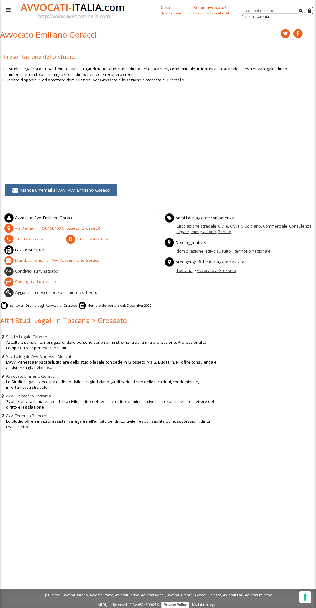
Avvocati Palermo (258, 595)
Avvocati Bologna (207, 595)
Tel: (28, 239)
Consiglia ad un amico (35, 281)
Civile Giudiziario (245, 226)
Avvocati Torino (127, 595)
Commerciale (275, 226)
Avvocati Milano (75, 595)
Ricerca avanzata (255, 16)
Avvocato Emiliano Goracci (30, 376)
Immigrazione (203, 231)
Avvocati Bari (233, 595)
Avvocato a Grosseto (216, 270)
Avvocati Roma (101, 595)
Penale (224, 231)
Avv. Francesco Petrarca (28, 396)
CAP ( (57, 228)
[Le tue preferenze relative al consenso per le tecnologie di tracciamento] (305, 597)
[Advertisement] (158, 126)
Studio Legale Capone (26, 336)
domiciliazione (190, 251)
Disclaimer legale (205, 604)
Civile (223, 226)
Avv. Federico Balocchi (26, 415)
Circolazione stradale (196, 226)
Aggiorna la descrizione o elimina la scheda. (55, 292)
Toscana (185, 270)
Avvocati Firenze (180, 595)
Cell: (92, 239)
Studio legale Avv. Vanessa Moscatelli (41, 356)
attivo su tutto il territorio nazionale (238, 251)
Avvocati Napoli (153, 595)
